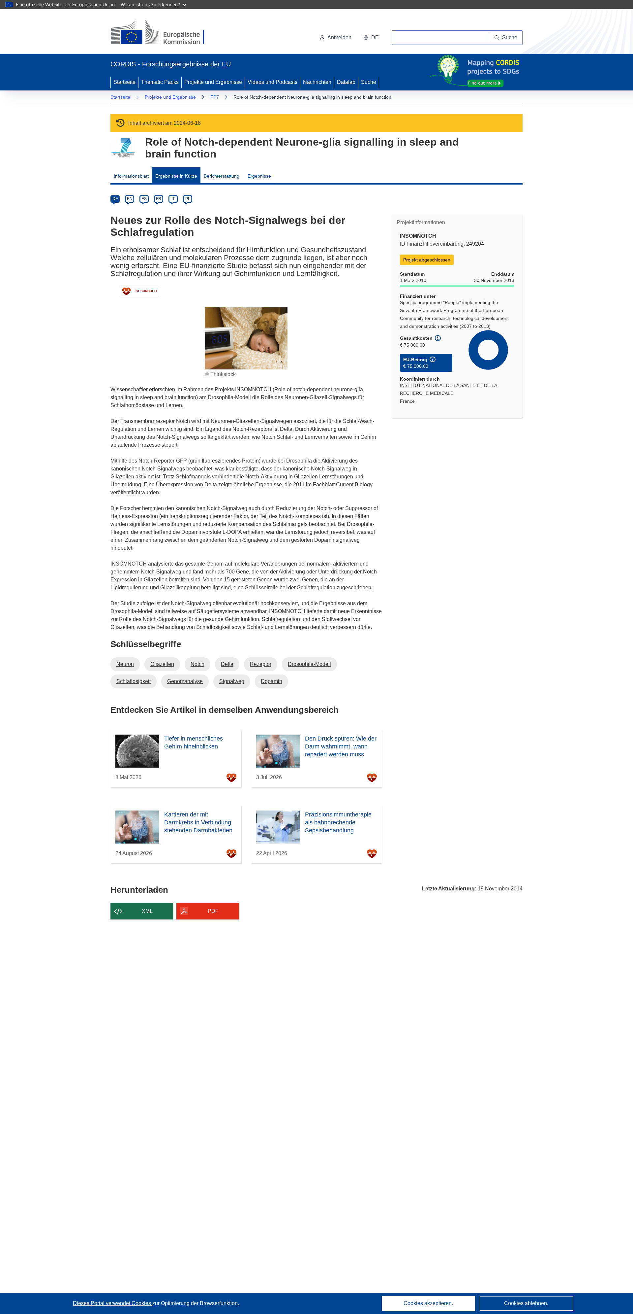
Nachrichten (317, 82)
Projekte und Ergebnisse (213, 82)
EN (130, 198)
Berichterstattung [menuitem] (221, 176)
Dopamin (271, 681)
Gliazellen (162, 664)
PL (187, 198)
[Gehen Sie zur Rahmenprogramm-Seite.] (122, 147)
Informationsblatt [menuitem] (131, 176)
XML (147, 911)
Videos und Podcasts (272, 82)
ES (144, 198)
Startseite (124, 82)
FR (158, 198)
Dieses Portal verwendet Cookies (112, 1303)
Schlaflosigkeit (133, 681)
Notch (197, 664)
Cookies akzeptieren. (428, 1303)
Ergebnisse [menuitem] (259, 176)
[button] (371, 37)
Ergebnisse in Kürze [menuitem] (176, 176)
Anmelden (339, 37)
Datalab (346, 82)
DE (115, 198)
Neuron (125, 664)
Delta (227, 664)
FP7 (214, 97)
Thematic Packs (160, 82)
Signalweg (231, 681)
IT (173, 198)
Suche (368, 82)
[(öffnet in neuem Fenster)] (163, 33)
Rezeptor (260, 664)
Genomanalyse (185, 681)
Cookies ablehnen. (526, 1303)
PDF (213, 911)
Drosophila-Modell (309, 664)
